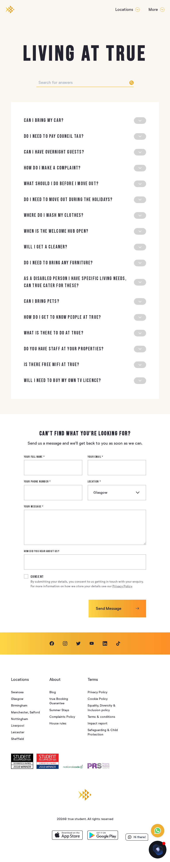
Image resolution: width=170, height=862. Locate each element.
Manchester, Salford (25, 712)
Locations (124, 9)
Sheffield (17, 739)
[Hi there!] (157, 849)
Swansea (17, 692)
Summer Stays (59, 710)
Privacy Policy (122, 586)
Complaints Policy (62, 717)
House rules (57, 723)
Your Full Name (34, 457)
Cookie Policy (98, 699)
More (153, 9)
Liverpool (17, 726)
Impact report (97, 723)
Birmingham (19, 705)
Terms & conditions (101, 717)
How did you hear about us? (41, 551)
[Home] (10, 9)
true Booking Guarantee (58, 701)
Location (94, 481)
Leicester (17, 732)
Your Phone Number (37, 481)
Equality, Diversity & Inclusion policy (102, 708)
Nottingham (19, 719)
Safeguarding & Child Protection (103, 732)
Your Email (95, 457)
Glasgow (17, 699)
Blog (52, 692)
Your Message (34, 506)
